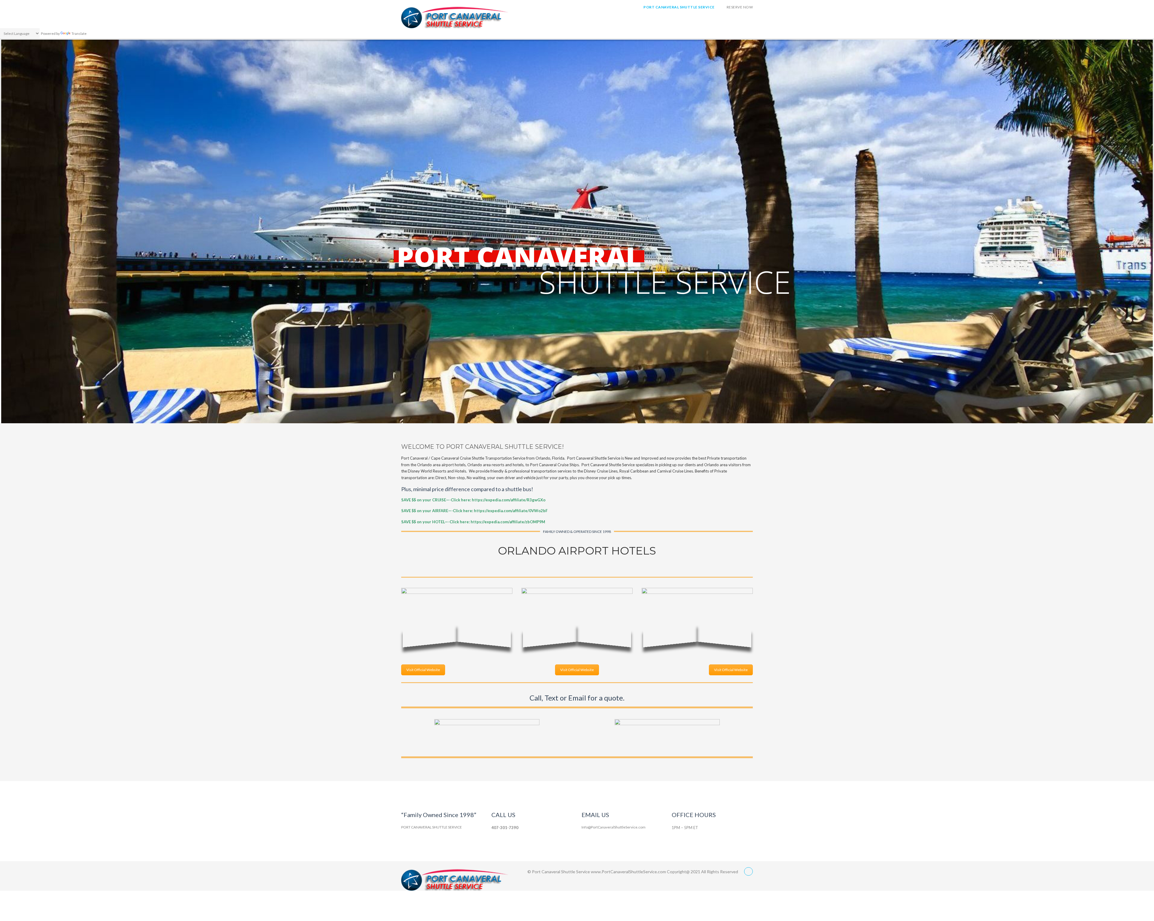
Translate (79, 33)
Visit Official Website (423, 669)
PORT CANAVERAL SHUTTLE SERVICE (678, 7)
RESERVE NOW (740, 7)
